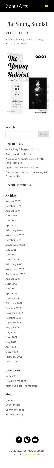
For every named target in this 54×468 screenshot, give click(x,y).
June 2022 (11, 283)
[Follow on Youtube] (35, 439)
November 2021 (14, 313)
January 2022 (13, 308)
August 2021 (12, 327)
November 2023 (14, 235)
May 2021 (10, 342)
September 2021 (14, 322)
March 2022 (12, 298)
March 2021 (12, 351)
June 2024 (11, 215)
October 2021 (13, 317)
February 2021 (13, 356)
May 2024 (11, 220)
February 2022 (13, 303)
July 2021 (10, 332)
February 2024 (14, 230)
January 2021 (13, 361)
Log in (9, 400)
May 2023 (10, 254)
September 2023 (15, 245)
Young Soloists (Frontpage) (21, 385)
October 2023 (13, 240)
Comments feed (14, 409)
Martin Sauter (16, 39)
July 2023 (10, 249)
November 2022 (14, 269)
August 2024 (12, 211)
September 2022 (15, 274)
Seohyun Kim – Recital (18, 154)
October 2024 (13, 206)
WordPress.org (14, 414)
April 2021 (11, 347)
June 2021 (11, 337)
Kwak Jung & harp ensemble (22, 149)
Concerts (10, 376)
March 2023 (12, 259)
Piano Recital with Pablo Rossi (23, 167)
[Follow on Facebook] (19, 439)
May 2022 (10, 288)
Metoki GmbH (32, 454)
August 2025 (12, 201)
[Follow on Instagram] (27, 439)
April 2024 (11, 225)
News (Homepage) (16, 380)
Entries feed (12, 404)
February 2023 (13, 264)
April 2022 (11, 293)
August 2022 (12, 279)
